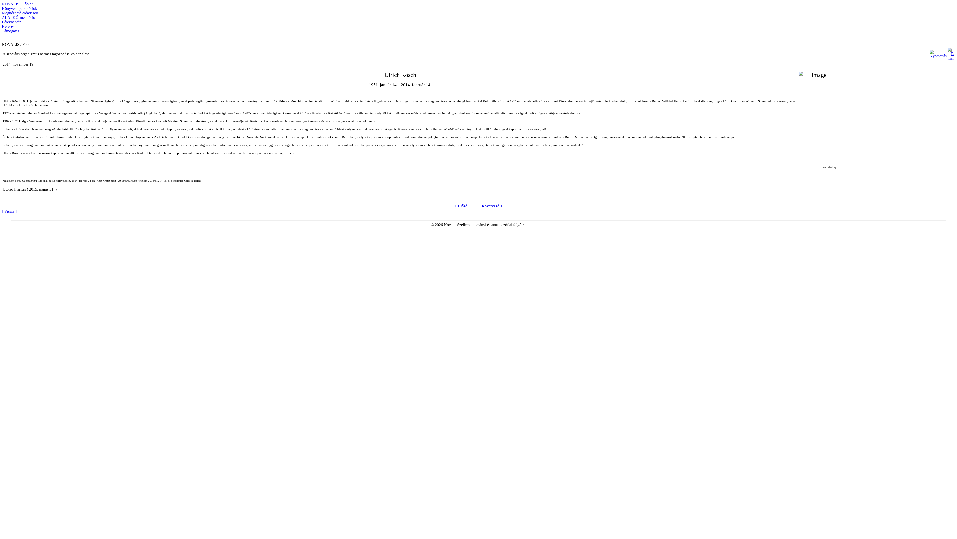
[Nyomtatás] (938, 53)
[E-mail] (951, 53)
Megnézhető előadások (20, 13)
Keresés (8, 26)
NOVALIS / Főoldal (18, 4)
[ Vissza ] (9, 211)
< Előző (461, 206)
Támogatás (10, 31)
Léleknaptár (11, 22)
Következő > (492, 206)
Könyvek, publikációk (19, 8)
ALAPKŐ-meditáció (18, 17)
